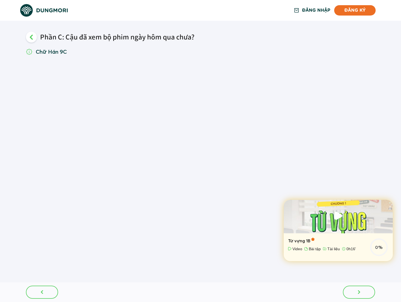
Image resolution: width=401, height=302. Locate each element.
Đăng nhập (316, 10)
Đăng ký (355, 10)
